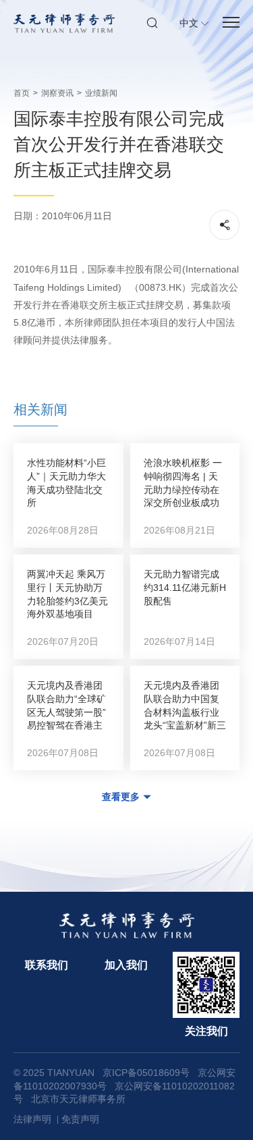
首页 (21, 93)
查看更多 (121, 796)
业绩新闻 (101, 93)
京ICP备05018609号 (146, 1072)
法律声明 (32, 1119)
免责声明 (80, 1119)
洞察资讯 (57, 93)
